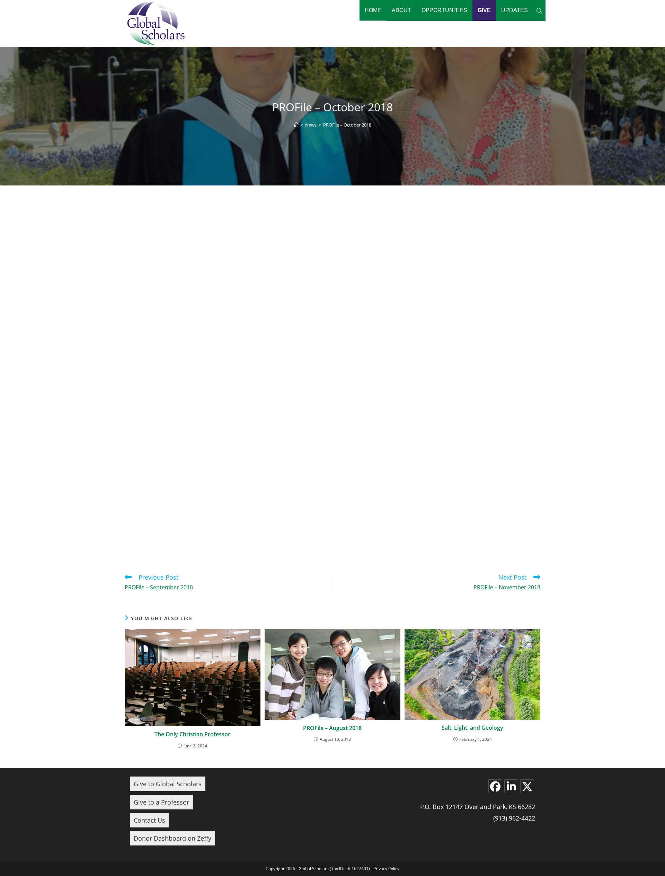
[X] (527, 786)
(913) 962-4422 (514, 818)
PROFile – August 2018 (332, 728)
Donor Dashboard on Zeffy (172, 838)
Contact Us (149, 820)
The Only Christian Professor (192, 734)
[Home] (296, 125)
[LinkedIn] (511, 786)
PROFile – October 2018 (347, 125)
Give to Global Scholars (168, 784)
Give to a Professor (161, 802)
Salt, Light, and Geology (472, 727)
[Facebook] (495, 786)
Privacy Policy (386, 868)
